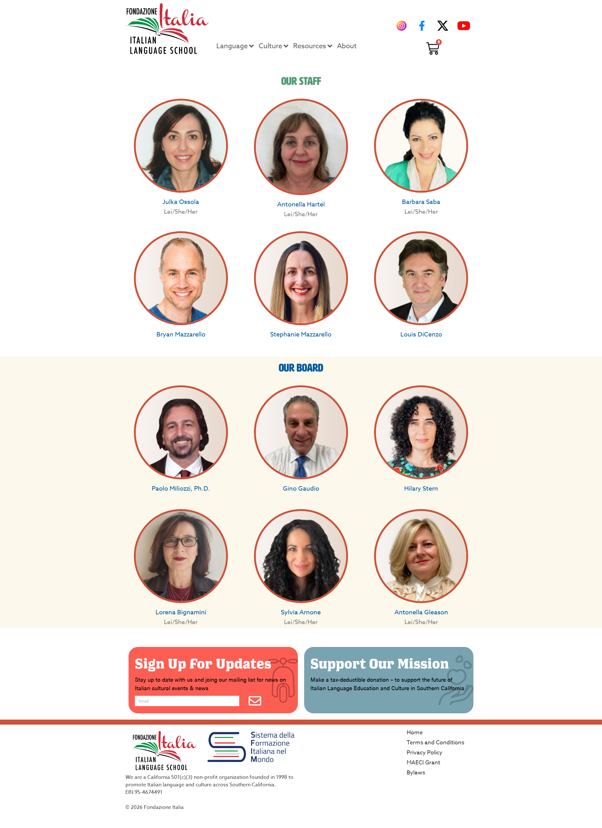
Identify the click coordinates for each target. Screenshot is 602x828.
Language (232, 46)
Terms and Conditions (435, 742)
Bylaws (416, 772)
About (347, 46)
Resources (309, 46)
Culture (270, 46)
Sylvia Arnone (301, 612)
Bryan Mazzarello (180, 334)
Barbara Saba (421, 201)
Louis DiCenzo (421, 334)
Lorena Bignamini (181, 612)
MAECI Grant (423, 762)
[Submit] (255, 701)
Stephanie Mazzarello (300, 334)
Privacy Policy (424, 752)
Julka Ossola (181, 201)
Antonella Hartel (301, 204)
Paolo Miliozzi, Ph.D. (181, 488)
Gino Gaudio (301, 488)
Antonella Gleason (421, 612)
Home (415, 732)
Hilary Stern (421, 488)
